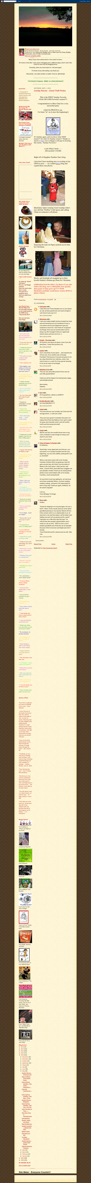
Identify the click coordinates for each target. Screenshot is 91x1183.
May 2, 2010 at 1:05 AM (45, 336)
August (24, 1065)
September (25, 1063)
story (26, 293)
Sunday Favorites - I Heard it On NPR (27, 1127)
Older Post (68, 544)
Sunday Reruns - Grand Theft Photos (26, 1142)
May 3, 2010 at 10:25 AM (46, 426)
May (23, 1071)
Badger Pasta (26, 1131)
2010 (22, 1055)
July (23, 1067)
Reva (41, 500)
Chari (42, 141)
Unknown (43, 306)
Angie (42, 430)
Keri (41, 393)
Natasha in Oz (44, 369)
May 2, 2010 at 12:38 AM (46, 315)
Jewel (42, 409)
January (24, 1156)
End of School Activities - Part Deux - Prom (27, 1096)
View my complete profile (33, 56)
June (23, 1069)
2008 (22, 1160)
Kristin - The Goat (45, 340)
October (24, 1061)
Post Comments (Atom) (50, 548)
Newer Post (37, 544)
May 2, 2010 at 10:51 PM (46, 397)
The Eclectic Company (36, 8)
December (25, 1057)
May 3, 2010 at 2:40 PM (45, 439)
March (24, 1152)
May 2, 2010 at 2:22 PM (45, 365)
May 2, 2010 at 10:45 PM (46, 389)
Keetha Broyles (33, 49)
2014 (22, 1047)
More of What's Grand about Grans (26, 1078)
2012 (22, 1051)
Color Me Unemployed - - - (27, 1091)
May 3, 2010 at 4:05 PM (45, 496)
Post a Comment (40, 540)
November (25, 1059)
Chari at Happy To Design (48, 443)
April (23, 1150)
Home (53, 544)
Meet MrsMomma (27, 1124)
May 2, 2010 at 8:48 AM (45, 347)
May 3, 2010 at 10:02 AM (46, 405)
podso (42, 350)
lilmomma (43, 319)
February (25, 1154)
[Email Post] (55, 299)
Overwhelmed (26, 1118)
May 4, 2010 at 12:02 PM (46, 536)
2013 (22, 1049)
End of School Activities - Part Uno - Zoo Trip (27, 1105)
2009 (22, 1158)
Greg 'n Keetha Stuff (24, 1165)
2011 (22, 1053)
